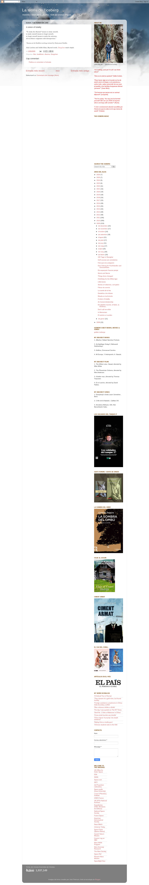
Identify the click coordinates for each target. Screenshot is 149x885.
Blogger (97, 879)
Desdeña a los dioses (105, 293)
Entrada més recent (35, 71)
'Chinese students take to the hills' (106, 725)
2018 (98, 197)
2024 (98, 180)
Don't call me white (104, 309)
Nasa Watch (98, 824)
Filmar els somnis (104, 287)
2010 (98, 220)
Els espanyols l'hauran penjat (108, 270)
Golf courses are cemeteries (107, 260)
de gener (101, 319)
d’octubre (101, 231)
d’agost (101, 237)
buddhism (40, 54)
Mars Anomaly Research (99, 848)
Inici (58, 71)
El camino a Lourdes (105, 315)
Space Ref (97, 854)
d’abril (100, 249)
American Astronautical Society (98, 820)
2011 (98, 217)
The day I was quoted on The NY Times (108, 710)
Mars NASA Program (98, 843)
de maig (101, 246)
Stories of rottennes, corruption (108, 285)
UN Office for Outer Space (98, 771)
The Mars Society (100, 851)
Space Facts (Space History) (99, 830)
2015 (98, 206)
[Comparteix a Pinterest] (52, 51)
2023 (98, 183)
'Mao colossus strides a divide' (104, 707)
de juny (101, 243)
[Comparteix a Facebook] (50, 51)
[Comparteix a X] (48, 51)
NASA (96, 777)
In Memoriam (102, 312)
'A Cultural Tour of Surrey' (103, 696)
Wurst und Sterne (104, 273)
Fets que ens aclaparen (106, 263)
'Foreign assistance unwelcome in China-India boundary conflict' (108, 704)
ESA (95, 774)
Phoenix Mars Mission (99, 857)
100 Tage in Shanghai (105, 257)
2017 (98, 200)
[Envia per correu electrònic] (44, 51)
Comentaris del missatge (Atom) (48, 75)
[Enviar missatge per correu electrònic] (40, 51)
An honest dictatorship (105, 302)
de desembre (103, 226)
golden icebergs (99, 332)
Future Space (99, 815)
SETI (96, 782)
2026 (98, 174)
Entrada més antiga (80, 71)
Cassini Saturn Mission (99, 835)
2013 (98, 212)
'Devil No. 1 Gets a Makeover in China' (107, 712)
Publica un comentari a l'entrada (40, 62)
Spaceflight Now (99, 861)
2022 (98, 186)
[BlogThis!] (46, 51)
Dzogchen (61, 47)
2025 (98, 177)
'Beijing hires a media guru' (103, 722)
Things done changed (105, 276)
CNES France (99, 798)
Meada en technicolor (105, 296)
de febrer (101, 254)
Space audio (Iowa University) (100, 790)
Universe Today (99, 827)
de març (101, 252)
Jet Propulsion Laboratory (99, 786)
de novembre (103, 229)
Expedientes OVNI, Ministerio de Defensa (99, 806)
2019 (98, 195)
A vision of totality (104, 299)
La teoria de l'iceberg (40, 10)
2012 (98, 215)
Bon (34, 54)
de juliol (101, 240)
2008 (98, 322)
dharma (47, 54)
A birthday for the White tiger (107, 279)
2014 (98, 209)
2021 (98, 189)
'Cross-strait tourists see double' (105, 715)
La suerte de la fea (104, 290)
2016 (98, 203)
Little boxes (102, 282)
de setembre (102, 234)
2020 (98, 192)
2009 (98, 223)
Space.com (98, 780)
